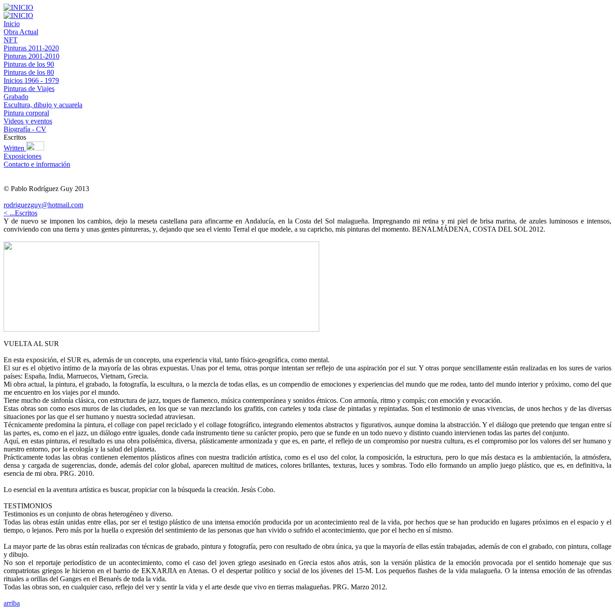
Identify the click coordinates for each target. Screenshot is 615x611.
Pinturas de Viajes (29, 88)
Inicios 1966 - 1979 (31, 80)
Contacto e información (37, 164)
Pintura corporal (26, 113)
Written (15, 148)
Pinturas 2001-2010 (31, 56)
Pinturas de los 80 (29, 72)
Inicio (12, 23)
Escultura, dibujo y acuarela (43, 105)
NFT (11, 40)
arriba (12, 603)
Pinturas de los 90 (29, 64)
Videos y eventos (28, 121)
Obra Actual (21, 32)
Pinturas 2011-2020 (31, 48)
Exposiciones (22, 156)
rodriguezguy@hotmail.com (43, 205)
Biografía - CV (25, 129)
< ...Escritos (20, 213)
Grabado (16, 96)
